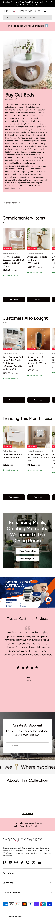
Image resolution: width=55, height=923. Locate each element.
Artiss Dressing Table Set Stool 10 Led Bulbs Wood (38, 457)
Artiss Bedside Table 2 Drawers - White (13, 456)
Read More (27, 813)
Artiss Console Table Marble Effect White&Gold (37, 260)
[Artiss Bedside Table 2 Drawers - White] (14, 437)
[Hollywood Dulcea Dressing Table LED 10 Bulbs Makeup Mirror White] (14, 239)
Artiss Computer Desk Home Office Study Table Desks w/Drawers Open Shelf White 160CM (13, 363)
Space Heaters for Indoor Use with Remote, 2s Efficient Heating (37, 361)
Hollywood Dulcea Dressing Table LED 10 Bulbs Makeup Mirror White (13, 261)
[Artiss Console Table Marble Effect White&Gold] (39, 239)
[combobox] (27, 17)
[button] (45, 11)
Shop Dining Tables (27, 551)
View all (6, 222)
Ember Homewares (15, 916)
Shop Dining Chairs (27, 558)
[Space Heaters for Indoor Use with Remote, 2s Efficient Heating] (39, 339)
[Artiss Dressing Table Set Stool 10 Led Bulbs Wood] (39, 437)
